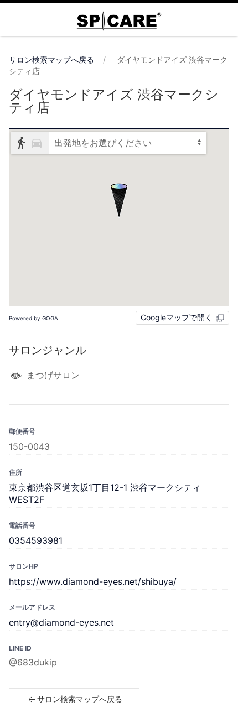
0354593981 (36, 540)
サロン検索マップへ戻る (51, 59)
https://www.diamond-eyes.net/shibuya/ (93, 581)
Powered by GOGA (33, 318)
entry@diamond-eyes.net (61, 622)
